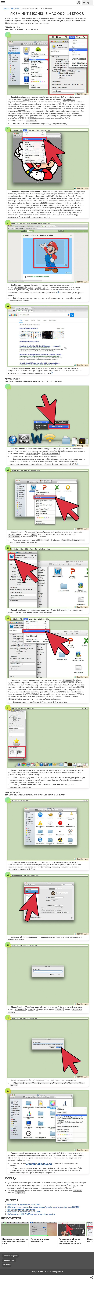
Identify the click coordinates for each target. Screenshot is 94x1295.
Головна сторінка (10, 1256)
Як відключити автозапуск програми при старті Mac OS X (15, 1241)
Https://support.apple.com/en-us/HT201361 (24, 1205)
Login (88, 3)
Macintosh (15, 9)
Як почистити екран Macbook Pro (40, 1240)
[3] (77, 463)
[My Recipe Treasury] (78, 2)
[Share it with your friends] (92, 1277)
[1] (58, 292)
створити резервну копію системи (39, 1163)
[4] (67, 1185)
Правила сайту (9, 1260)
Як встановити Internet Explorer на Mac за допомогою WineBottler (70, 1241)
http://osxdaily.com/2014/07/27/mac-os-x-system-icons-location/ (31, 1214)
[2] (52, 373)
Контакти (7, 1265)
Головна (6, 9)
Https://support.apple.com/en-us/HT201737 (24, 1212)
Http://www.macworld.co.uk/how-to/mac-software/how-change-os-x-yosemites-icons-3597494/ (43, 1207)
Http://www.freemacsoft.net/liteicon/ (21, 1209)
